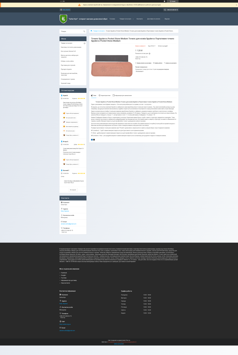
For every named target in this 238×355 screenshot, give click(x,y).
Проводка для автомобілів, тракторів (69, 74)
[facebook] (92, 140)
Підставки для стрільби (68, 65)
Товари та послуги (125, 19)
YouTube (63, 278)
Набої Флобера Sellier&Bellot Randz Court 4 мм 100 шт (74, 181)
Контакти (140, 19)
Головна (112, 19)
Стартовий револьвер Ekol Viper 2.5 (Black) (73, 149)
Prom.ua (128, 340)
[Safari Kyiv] (63, 19)
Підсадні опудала (66, 69)
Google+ (63, 275)
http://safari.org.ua (65, 324)
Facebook (64, 272)
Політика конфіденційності (129, 342)
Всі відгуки (73, 190)
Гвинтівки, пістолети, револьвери (71, 47)
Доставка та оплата (153, 19)
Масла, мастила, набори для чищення (69, 56)
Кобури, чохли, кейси (67, 61)
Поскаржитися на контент (114, 342)
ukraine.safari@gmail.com (68, 224)
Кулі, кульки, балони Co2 (68, 51)
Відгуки (167, 19)
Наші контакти (65, 283)
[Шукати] (84, 31)
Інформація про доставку (69, 280)
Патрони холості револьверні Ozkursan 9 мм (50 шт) (71, 153)
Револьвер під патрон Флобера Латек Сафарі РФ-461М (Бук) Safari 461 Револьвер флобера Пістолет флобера (73, 105)
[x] (94, 140)
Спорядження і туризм (68, 79)
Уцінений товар (65, 83)
